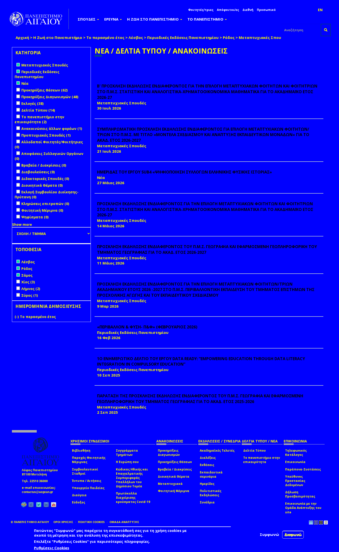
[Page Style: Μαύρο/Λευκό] (326, 522)
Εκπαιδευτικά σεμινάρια (211, 474)
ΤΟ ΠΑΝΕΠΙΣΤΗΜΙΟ (205, 19)
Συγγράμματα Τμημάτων (127, 452)
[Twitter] (38, 504)
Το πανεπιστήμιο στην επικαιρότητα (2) (39, 119)
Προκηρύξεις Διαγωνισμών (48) (49, 96)
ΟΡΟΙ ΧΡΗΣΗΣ (63, 522)
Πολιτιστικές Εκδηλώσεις (210, 493)
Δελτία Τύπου (254, 450)
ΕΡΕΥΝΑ (111, 19)
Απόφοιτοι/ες (228, 10)
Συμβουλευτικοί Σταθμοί (85, 471)
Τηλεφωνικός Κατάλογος (296, 452)
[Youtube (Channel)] (53, 504)
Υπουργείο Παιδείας (88, 488)
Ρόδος (229, 37)
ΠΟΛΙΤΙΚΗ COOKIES (91, 522)
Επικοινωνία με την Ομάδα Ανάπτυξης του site (303, 507)
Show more (22, 224)
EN (320, 9)
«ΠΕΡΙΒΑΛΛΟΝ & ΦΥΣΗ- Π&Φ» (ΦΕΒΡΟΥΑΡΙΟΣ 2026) (147, 327)
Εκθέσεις (207, 465)
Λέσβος (136, 37)
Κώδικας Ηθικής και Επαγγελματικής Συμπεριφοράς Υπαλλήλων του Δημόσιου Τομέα (132, 478)
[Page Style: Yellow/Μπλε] (316, 522)
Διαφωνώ (293, 534)
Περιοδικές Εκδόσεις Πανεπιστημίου (183, 37)
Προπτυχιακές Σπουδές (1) (46, 135)
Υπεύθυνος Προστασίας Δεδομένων (295, 480)
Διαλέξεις (208, 458)
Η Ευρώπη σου (127, 462)
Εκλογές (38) (32, 103)
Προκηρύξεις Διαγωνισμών (169, 452)
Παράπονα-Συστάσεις (303, 469)
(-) (17, 316)
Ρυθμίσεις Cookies (51, 547)
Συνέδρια (207, 502)
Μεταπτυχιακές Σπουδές (263, 37)
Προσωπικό (266, 10)
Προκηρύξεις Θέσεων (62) (44, 90)
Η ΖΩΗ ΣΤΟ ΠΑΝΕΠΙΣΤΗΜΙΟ (153, 19)
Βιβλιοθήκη (81, 450)
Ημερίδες (207, 484)
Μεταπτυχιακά (170, 484)
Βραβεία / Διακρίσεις (175, 469)
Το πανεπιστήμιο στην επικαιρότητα (261, 460)
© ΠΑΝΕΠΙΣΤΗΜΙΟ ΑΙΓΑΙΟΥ (30, 522)
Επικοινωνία (295, 462)
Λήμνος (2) (30, 288)
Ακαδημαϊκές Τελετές (217, 450)
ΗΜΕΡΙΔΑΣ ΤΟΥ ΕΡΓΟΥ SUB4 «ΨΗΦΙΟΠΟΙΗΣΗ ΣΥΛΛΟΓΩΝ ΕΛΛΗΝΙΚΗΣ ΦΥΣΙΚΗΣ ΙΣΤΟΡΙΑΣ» (184, 172)
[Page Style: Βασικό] (311, 522)
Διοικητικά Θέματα (173, 476)
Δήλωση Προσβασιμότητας (300, 494)
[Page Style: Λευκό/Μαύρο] (321, 522)
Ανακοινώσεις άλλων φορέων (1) (51, 128)
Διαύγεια (79, 495)
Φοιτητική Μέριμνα (173, 491)
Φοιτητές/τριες (200, 10)
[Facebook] (31, 504)
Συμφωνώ (269, 534)
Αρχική (22, 37)
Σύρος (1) (29, 295)
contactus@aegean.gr (39, 492)
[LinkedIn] (46, 504)
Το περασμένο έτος (105, 37)
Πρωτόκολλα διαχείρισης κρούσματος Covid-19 (133, 497)
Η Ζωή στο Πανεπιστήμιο (57, 37)
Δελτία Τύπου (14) (38, 110)
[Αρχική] (38, 19)
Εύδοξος (78, 502)
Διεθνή (247, 10)
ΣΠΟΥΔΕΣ (87, 19)
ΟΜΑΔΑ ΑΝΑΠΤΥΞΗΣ (124, 522)
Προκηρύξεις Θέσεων (175, 462)
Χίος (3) (28, 282)
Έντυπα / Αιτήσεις (86, 481)
